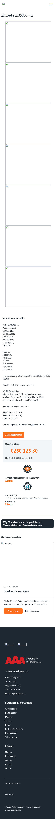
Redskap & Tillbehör (14, 729)
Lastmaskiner (10, 713)
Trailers (8, 721)
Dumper (8, 717)
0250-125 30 (14, 689)
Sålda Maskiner (11, 737)
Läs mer (9, 481)
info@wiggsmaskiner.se (15, 694)
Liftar (7, 725)
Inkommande (10, 733)
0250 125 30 (24, 451)
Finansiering (10, 756)
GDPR (8, 768)
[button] (51, 5)
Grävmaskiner (11, 709)
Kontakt (8, 764)
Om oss (8, 760)
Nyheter (8, 752)
